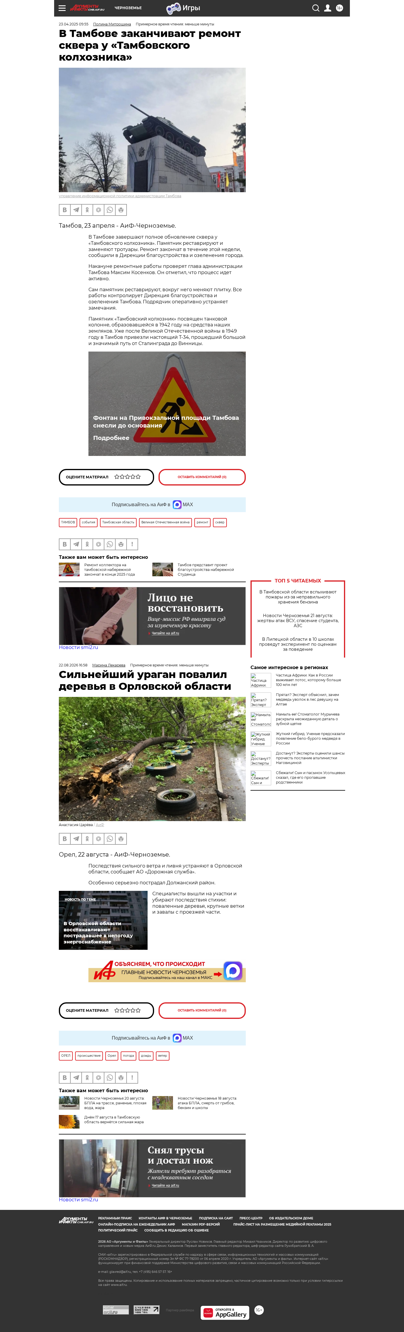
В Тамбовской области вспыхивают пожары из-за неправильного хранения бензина (298, 597)
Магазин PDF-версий (201, 1224)
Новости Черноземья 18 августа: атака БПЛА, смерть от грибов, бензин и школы (207, 1103)
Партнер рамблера (180, 1310)
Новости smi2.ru (78, 647)
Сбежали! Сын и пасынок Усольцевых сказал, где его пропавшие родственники (310, 777)
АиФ (100, 825)
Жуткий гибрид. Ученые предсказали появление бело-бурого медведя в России (310, 738)
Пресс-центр (251, 1218)
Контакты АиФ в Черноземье (165, 1218)
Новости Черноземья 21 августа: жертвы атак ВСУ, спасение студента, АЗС (298, 620)
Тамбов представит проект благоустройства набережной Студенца (206, 570)
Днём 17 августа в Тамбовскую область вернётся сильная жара (114, 1119)
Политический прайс (118, 1230)
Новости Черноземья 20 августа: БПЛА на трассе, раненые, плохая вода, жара (115, 1103)
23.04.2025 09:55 (73, 24)
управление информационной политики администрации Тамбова (120, 196)
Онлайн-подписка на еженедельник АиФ (136, 1224)
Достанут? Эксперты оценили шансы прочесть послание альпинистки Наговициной (310, 758)
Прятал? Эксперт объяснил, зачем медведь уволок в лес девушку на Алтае (307, 699)
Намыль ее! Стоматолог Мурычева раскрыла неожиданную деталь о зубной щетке (308, 719)
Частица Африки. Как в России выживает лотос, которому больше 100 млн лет (308, 680)
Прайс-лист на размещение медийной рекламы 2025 (282, 1224)
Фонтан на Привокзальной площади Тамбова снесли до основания (166, 421)
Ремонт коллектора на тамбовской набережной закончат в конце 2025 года (109, 570)
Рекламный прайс (115, 1218)
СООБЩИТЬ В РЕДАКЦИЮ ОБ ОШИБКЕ (176, 1230)
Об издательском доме (291, 1218)
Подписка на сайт (216, 1218)
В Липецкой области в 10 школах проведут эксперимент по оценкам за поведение (298, 644)
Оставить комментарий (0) (202, 477)
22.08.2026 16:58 (73, 665)
